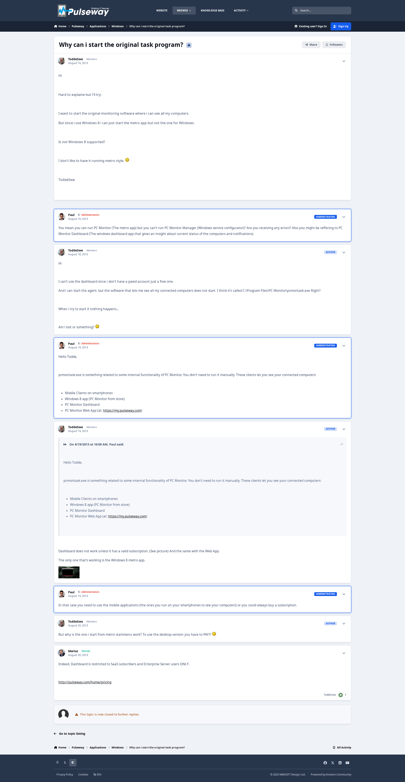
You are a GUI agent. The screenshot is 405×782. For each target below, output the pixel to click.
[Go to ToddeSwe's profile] (61, 61)
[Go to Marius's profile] (61, 653)
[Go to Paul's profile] (61, 216)
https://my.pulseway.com (122, 410)
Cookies (83, 774)
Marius (73, 651)
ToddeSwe (75, 59)
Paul (71, 215)
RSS (98, 774)
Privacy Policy (65, 774)
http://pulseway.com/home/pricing (84, 682)
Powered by (331, 774)
